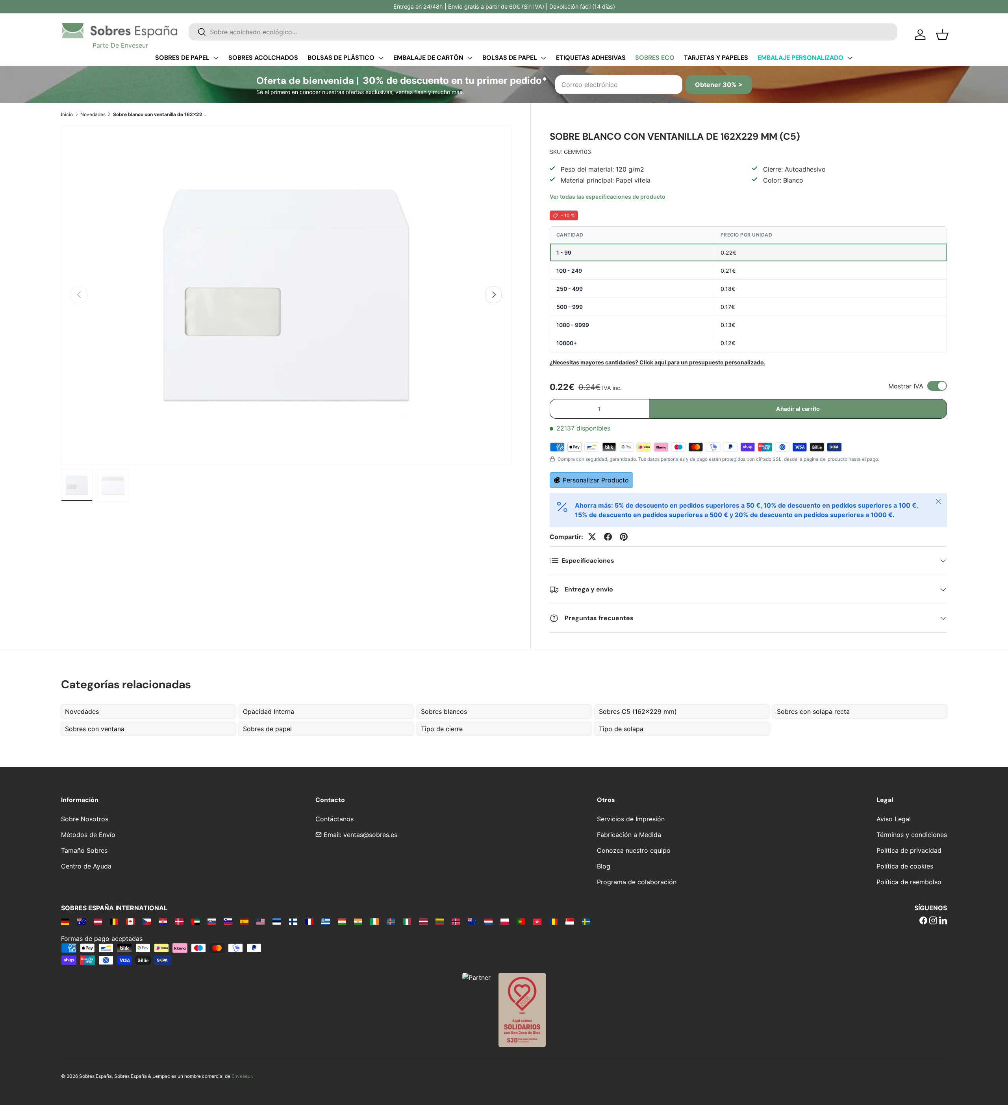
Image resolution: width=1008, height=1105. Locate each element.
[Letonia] (423, 921)
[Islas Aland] (391, 921)
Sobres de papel (182, 58)
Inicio (67, 114)
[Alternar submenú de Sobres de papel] (215, 58)
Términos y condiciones (911, 835)
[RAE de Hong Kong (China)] (537, 921)
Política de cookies (904, 866)
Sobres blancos (444, 711)
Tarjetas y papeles (716, 58)
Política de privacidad (908, 850)
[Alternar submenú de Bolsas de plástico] (380, 58)
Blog (603, 866)
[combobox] (543, 32)
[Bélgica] (114, 921)
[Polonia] (504, 921)
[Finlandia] (293, 921)
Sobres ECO (654, 58)
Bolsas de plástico (341, 58)
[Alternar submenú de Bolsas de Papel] (543, 58)
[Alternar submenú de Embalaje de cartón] (469, 58)
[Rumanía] (553, 921)
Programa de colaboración (636, 882)
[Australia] (81, 921)
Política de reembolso (908, 882)
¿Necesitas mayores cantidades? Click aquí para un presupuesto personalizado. (657, 362)
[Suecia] (586, 921)
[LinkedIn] (943, 921)
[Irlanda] (374, 921)
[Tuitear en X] (592, 537)
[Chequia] (147, 921)
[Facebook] (923, 921)
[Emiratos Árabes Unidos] (195, 921)
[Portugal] (521, 921)
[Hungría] (342, 921)
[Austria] (98, 921)
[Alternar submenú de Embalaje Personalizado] (849, 58)
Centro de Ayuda (86, 866)
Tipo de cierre (442, 729)
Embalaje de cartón (428, 58)
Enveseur (242, 1076)
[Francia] (309, 921)
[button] (942, 34)
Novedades (93, 114)
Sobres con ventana (94, 729)
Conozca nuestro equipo (634, 850)
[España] (244, 921)
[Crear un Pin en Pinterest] (624, 537)
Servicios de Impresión (631, 819)
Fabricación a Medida (629, 835)
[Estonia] (276, 921)
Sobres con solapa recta (813, 711)
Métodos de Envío (88, 835)
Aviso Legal (893, 819)
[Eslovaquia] (212, 921)
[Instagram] (933, 921)
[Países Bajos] (488, 921)
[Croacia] (163, 921)
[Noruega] (456, 921)
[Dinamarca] (179, 921)
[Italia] (407, 921)
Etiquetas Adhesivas (591, 58)
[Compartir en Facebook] (608, 537)
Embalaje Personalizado (800, 58)
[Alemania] (65, 921)
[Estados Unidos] (260, 921)
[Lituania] (439, 921)
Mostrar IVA (905, 386)
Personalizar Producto (596, 480)
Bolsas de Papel (509, 58)
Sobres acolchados (263, 58)
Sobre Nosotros (84, 819)
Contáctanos (334, 819)
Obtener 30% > (719, 85)
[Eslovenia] (228, 921)
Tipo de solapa (621, 729)
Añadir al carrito (798, 408)
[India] (358, 921)
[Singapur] (569, 921)
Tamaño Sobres (84, 850)
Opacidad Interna (268, 711)
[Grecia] (325, 921)
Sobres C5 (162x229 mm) (638, 711)
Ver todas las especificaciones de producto (607, 196)
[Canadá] (130, 921)
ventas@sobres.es (370, 835)
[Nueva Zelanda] (472, 921)
